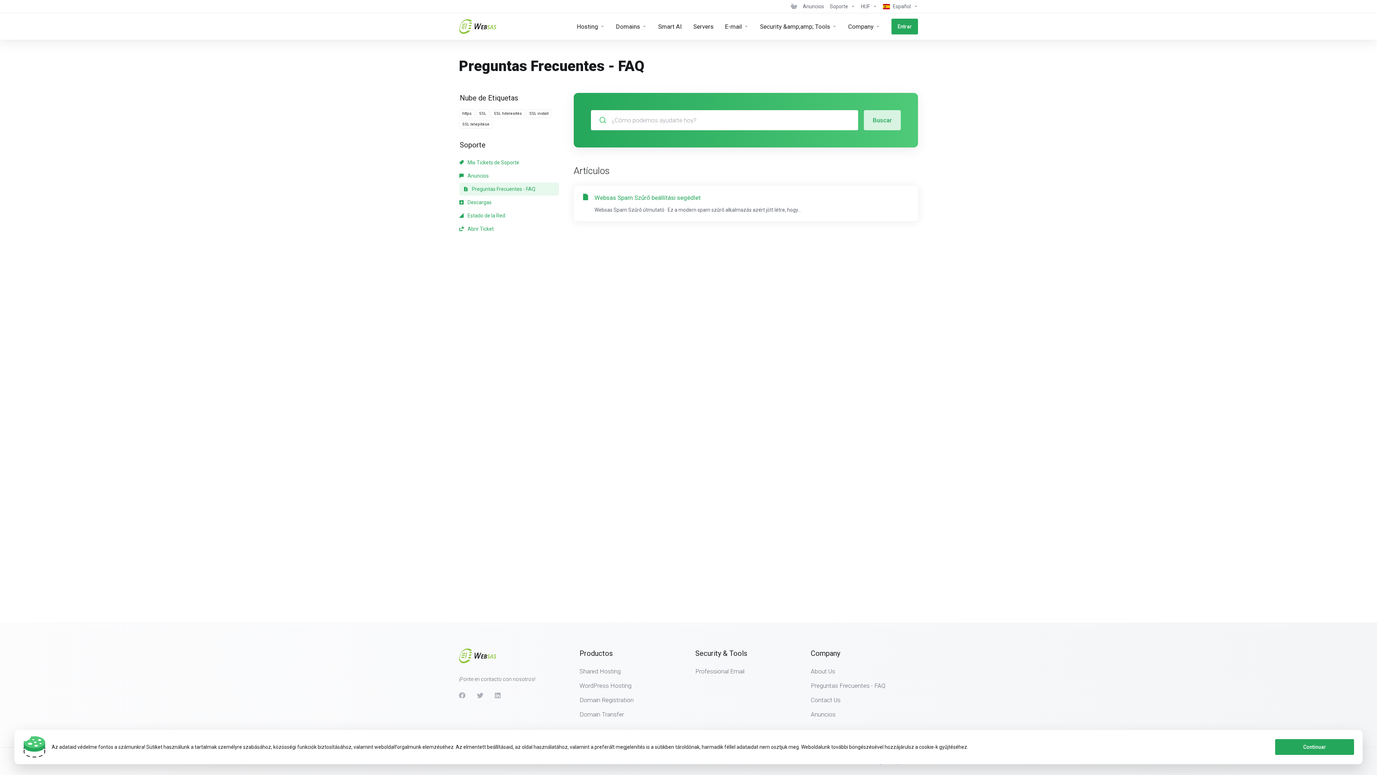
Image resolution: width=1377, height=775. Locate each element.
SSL (482, 113)
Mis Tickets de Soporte (493, 162)
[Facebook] (462, 695)
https (467, 113)
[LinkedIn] (498, 695)
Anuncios (478, 176)
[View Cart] (794, 6)
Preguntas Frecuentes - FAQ (503, 189)
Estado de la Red (486, 216)
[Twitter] (480, 695)
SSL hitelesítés (508, 113)
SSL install (539, 113)
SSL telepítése (475, 124)
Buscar (882, 120)
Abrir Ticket (480, 229)
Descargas (479, 202)
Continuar (1314, 747)
